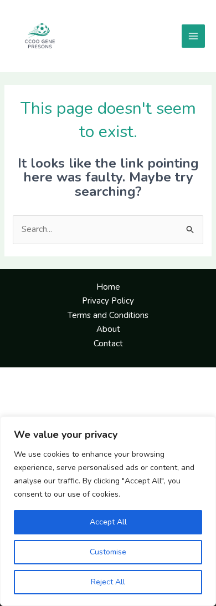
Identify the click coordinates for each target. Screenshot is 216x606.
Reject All (108, 582)
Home (108, 286)
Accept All (108, 522)
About (108, 329)
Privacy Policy (108, 300)
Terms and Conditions (108, 315)
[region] (108, 511)
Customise (108, 552)
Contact (108, 343)
